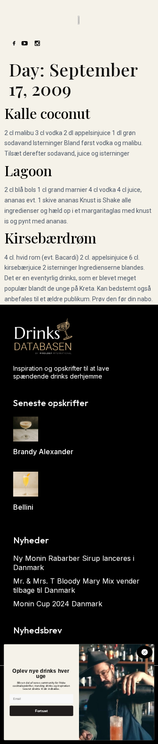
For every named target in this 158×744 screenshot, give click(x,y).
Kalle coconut (47, 113)
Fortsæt (41, 711)
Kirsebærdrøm (50, 237)
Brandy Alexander (43, 451)
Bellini (23, 507)
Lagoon (28, 170)
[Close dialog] (144, 652)
